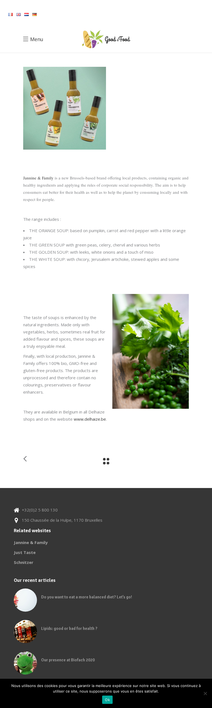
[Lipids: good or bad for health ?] (25, 631)
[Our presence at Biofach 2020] (25, 663)
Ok (107, 700)
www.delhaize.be (90, 419)
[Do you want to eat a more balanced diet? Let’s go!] (25, 600)
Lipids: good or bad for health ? (69, 628)
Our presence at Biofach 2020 (68, 659)
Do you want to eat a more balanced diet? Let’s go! (86, 597)
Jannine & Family (38, 178)
